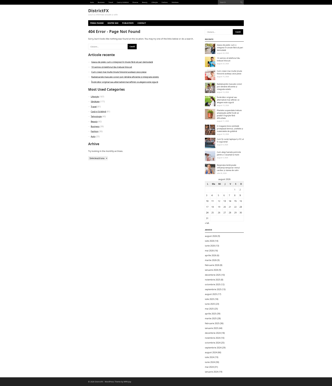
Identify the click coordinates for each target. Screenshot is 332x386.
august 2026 (211, 236)
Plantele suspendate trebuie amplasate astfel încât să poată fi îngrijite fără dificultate (229, 114)
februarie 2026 (212, 265)
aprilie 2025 (210, 313)
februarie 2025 (212, 323)
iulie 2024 (209, 357)
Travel (110, 2)
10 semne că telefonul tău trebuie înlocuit (111, 67)
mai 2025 (209, 308)
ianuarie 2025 (211, 328)
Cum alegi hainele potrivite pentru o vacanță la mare (229, 153)
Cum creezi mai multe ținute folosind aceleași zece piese (118, 72)
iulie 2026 (209, 240)
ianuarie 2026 (211, 269)
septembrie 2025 (213, 289)
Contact (141, 23)
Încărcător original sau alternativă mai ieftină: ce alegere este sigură (124, 82)
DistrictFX (98, 11)
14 (230, 201)
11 (212, 201)
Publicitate (128, 23)
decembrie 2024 (213, 333)
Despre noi (113, 23)
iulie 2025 (209, 299)
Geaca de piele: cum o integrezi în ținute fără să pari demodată (122, 62)
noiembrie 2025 (212, 279)
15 (235, 201)
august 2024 (211, 352)
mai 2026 (209, 250)
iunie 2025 (210, 303)
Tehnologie (96, 116)
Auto (92, 2)
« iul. (207, 223)
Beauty (144, 2)
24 (207, 212)
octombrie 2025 (212, 284)
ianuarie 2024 (211, 371)
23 (241, 206)
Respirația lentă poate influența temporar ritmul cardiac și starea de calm (228, 167)
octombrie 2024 (212, 342)
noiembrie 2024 (212, 337)
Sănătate (175, 2)
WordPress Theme (113, 381)
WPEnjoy (127, 381)
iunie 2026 (210, 245)
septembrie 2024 (213, 347)
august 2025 (211, 294)
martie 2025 (211, 318)
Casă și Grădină (123, 2)
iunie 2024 (210, 362)
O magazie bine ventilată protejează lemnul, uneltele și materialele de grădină (230, 128)
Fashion (165, 2)
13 (224, 201)
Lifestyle (154, 2)
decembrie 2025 (213, 274)
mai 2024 (209, 367)
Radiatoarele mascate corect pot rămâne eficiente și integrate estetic (125, 76)
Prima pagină (97, 23)
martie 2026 (211, 260)
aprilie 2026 (210, 255)
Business (101, 2)
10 (207, 201)
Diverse (135, 2)
